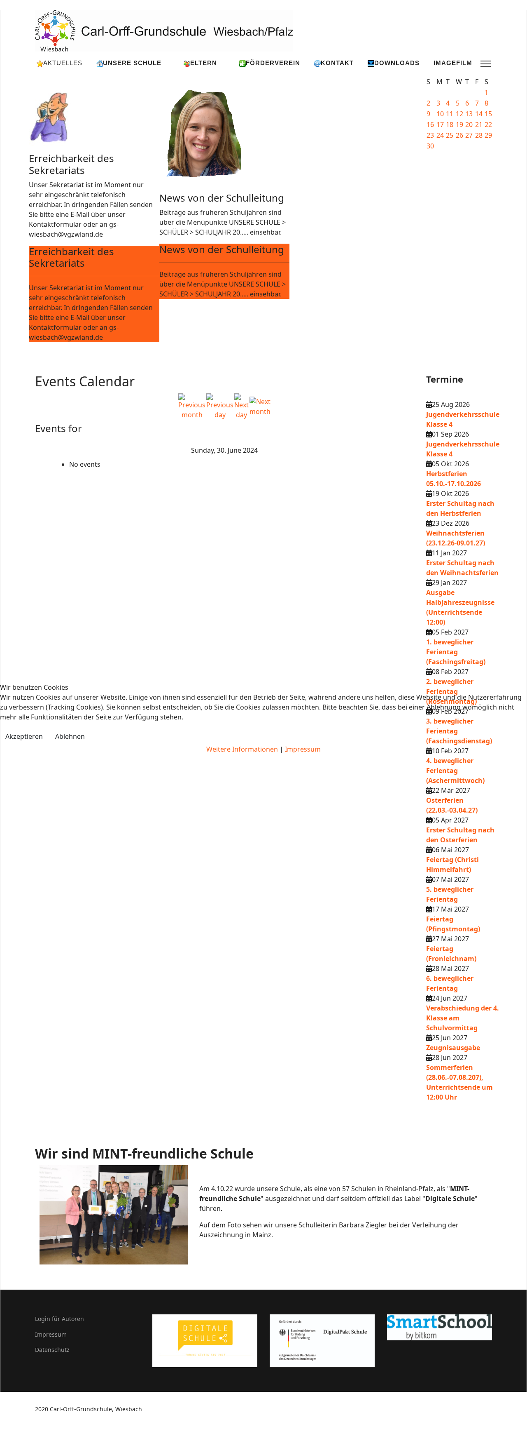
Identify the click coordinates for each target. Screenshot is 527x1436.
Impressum (303, 749)
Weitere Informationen (242, 749)
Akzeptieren (24, 736)
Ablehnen (70, 736)
